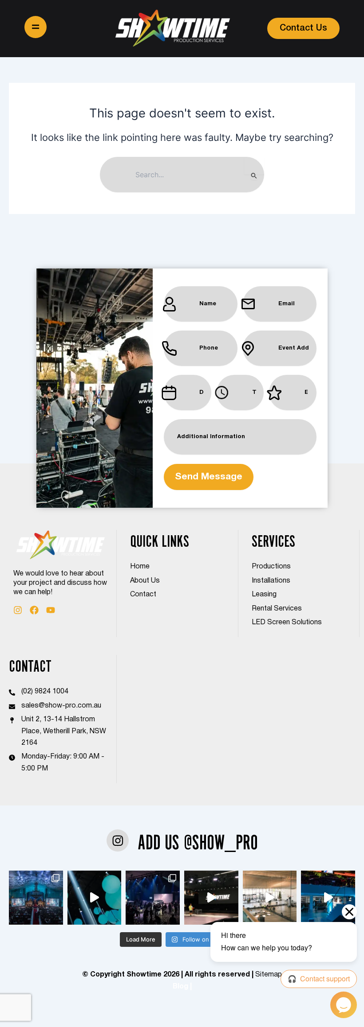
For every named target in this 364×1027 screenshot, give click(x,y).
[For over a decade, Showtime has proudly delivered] (36, 898)
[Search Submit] (254, 175)
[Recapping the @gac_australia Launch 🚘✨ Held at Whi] (94, 898)
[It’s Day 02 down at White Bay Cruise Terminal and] (211, 898)
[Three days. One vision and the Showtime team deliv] (153, 898)
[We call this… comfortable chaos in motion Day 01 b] (270, 898)
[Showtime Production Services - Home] (172, 28)
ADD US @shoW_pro (198, 842)
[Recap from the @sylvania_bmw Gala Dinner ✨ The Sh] (328, 898)
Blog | (182, 987)
